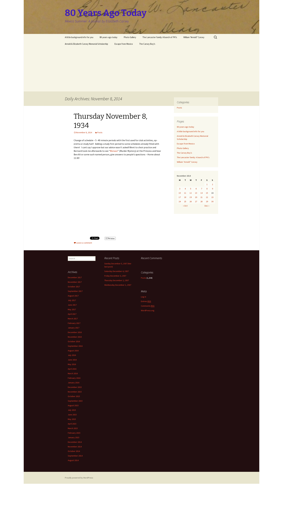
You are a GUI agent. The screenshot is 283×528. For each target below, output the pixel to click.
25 (185, 201)
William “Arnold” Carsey (193, 37)
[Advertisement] (141, 69)
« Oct (185, 205)
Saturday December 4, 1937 (116, 271)
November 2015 (75, 391)
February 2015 (74, 433)
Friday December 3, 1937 (115, 275)
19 (191, 197)
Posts (99, 132)
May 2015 (72, 419)
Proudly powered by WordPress (79, 477)
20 (196, 197)
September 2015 (75, 401)
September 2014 (75, 455)
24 (180, 201)
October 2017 (74, 286)
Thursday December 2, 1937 (116, 280)
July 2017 (72, 300)
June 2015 (72, 414)
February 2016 (74, 378)
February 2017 (74, 323)
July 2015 (72, 410)
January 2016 (73, 382)
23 (212, 197)
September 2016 (75, 346)
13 (196, 193)
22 (207, 197)
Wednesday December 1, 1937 (117, 285)
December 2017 (75, 277)
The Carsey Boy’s (147, 43)
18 (185, 197)
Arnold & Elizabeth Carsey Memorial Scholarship (86, 43)
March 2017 (73, 318)
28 (201, 201)
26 (191, 201)
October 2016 (74, 341)
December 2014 (75, 442)
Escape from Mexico (123, 43)
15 (207, 193)
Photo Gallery (130, 37)
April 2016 (72, 369)
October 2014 (74, 451)
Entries (146, 301)
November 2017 (75, 282)
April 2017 (72, 314)
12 (191, 193)
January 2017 (73, 327)
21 (201, 197)
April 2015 (72, 423)
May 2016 (72, 364)
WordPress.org (147, 310)
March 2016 (73, 373)
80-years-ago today (108, 37)
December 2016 (75, 332)
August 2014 (73, 460)
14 (201, 193)
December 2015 (75, 387)
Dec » (207, 205)
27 (196, 201)
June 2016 (72, 359)
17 (180, 197)
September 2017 (75, 291)
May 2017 (72, 309)
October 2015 (74, 396)
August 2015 (73, 405)
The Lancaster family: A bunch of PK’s (159, 37)
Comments (147, 306)
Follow (112, 238)
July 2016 (72, 355)
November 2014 (75, 446)
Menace (114, 150)
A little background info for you (79, 37)
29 (207, 201)
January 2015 (73, 437)
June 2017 (72, 305)
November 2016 (75, 337)
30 (212, 201)
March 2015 (73, 428)
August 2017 (73, 295)
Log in (143, 296)
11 (185, 193)
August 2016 (73, 350)
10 (180, 193)
